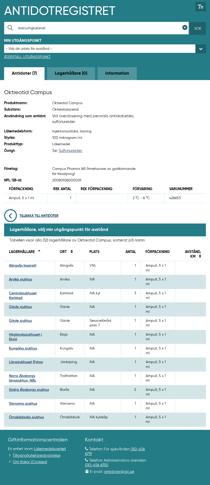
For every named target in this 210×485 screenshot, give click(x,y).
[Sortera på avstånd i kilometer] (198, 256)
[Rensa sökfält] (185, 28)
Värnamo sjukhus (23, 403)
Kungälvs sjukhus (23, 348)
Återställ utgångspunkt (27, 57)
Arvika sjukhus (20, 279)
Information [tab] (117, 73)
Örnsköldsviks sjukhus (26, 417)
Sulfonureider (70, 151)
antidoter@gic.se (119, 472)
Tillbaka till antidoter (38, 216)
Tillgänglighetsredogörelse (36, 456)
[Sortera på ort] (70, 252)
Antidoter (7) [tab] (24, 73)
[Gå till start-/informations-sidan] (65, 10)
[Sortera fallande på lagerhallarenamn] (38, 252)
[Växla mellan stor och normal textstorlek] (200, 7)
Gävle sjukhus (20, 307)
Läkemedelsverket (50, 449)
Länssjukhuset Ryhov (26, 362)
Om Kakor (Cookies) (30, 462)
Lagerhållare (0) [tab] (71, 73)
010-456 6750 (96, 465)
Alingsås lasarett (22, 265)
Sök (197, 29)
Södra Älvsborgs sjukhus (29, 390)
